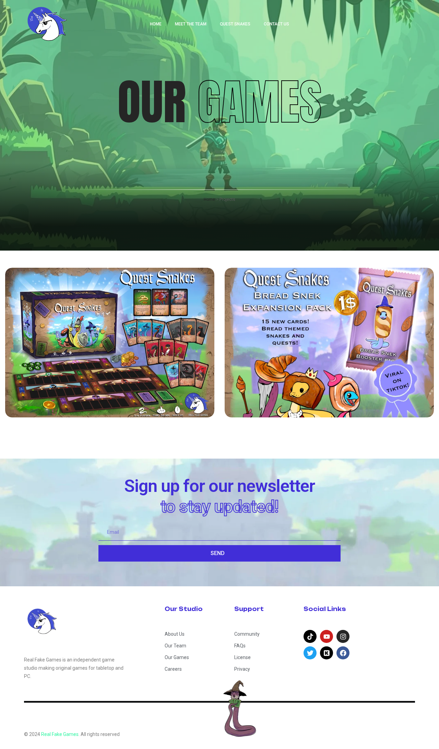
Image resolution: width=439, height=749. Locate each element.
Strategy (115, 373)
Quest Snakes (64, 395)
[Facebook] (342, 652)
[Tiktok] (310, 636)
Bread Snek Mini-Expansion (325, 395)
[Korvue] (326, 652)
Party (79, 373)
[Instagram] (342, 636)
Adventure (42, 373)
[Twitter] (310, 652)
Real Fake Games (60, 734)
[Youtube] (326, 636)
